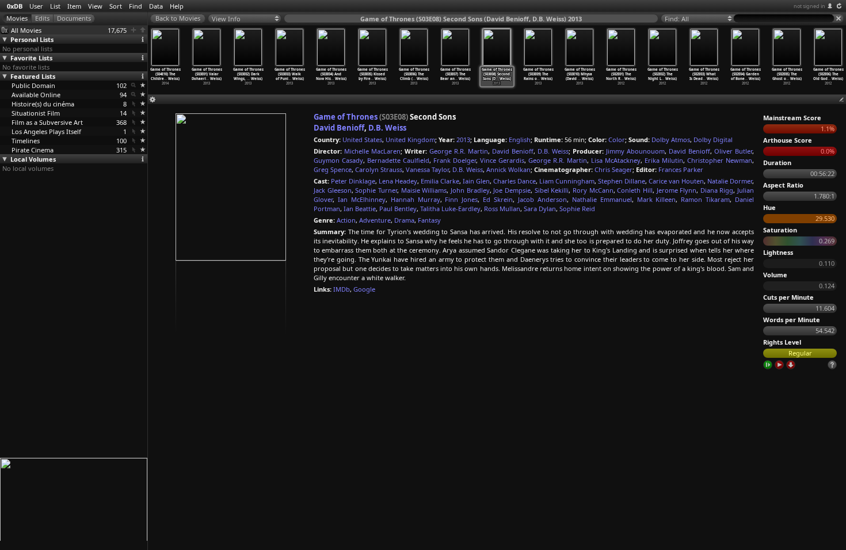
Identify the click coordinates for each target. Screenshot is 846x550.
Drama (404, 220)
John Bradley (470, 190)
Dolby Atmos (670, 139)
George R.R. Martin (458, 151)
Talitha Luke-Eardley (450, 208)
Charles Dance (514, 181)
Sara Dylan (540, 208)
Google (364, 289)
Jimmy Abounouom (635, 151)
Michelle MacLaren (372, 151)
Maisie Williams (424, 190)
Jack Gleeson (333, 190)
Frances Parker (680, 169)
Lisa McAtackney (616, 160)
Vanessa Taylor (427, 169)
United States (362, 139)
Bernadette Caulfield (398, 160)
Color (616, 139)
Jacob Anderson (542, 199)
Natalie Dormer (729, 181)
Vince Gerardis (502, 160)
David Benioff (339, 128)
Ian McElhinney (362, 199)
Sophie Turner (376, 190)
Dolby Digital (713, 139)
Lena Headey (398, 181)
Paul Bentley (398, 208)
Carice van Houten (676, 181)
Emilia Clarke (440, 181)
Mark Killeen (656, 199)
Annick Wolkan (508, 169)
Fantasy (429, 220)
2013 (463, 139)
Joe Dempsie (512, 190)
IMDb (341, 289)
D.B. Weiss (387, 128)
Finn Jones (461, 199)
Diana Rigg (717, 190)
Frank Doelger (454, 160)
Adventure (375, 220)
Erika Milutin (664, 160)
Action (346, 220)
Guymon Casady (338, 160)
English (520, 139)
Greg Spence (333, 169)
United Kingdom (410, 139)
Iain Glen (476, 181)
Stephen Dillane (621, 181)
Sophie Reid (577, 208)
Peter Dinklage (353, 181)
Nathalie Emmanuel (602, 199)
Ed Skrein (498, 199)
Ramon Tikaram (705, 199)
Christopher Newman (719, 160)
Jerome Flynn (677, 190)
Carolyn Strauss (378, 169)
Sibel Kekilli (552, 190)
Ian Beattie (360, 208)
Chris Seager (613, 169)
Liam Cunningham (567, 181)
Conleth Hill (635, 190)
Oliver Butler (733, 151)
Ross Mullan (502, 208)
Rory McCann (593, 190)
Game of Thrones (346, 117)
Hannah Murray (415, 199)
